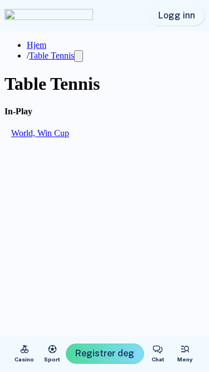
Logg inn (176, 15)
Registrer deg (104, 353)
